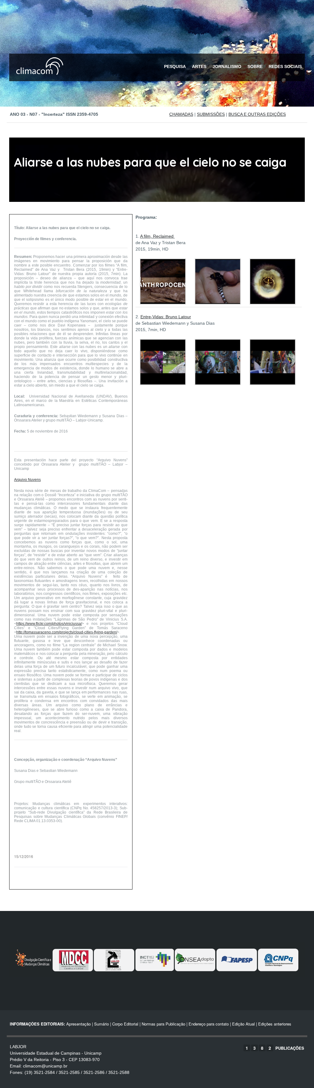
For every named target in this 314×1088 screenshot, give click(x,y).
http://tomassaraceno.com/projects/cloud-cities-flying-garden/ (66, 632)
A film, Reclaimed (157, 236)
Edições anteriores (274, 1024)
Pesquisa (175, 66)
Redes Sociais (285, 66)
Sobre (254, 66)
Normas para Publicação (163, 1024)
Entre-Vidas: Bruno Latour (165, 316)
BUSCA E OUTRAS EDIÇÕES (257, 114)
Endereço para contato (208, 1024)
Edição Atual (243, 1024)
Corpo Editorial (125, 1024)
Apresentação (78, 1024)
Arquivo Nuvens (27, 480)
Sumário (101, 1024)
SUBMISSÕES (211, 114)
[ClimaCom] (38, 79)
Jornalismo (227, 66)
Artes (199, 66)
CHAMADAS (181, 114)
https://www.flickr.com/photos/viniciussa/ (49, 623)
